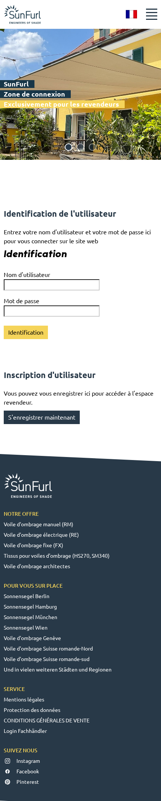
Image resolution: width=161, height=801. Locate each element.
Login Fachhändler (25, 731)
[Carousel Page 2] (80, 147)
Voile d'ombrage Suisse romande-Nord (48, 649)
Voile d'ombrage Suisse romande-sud (46, 659)
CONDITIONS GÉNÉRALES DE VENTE (46, 721)
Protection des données (32, 710)
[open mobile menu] (151, 14)
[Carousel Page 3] (92, 147)
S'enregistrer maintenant (41, 417)
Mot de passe (21, 301)
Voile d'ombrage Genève (32, 638)
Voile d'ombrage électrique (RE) (41, 535)
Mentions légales (24, 700)
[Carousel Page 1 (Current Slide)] (68, 147)
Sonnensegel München (30, 617)
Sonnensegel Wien (26, 628)
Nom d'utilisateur (27, 274)
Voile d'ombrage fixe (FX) (33, 545)
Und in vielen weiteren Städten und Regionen (58, 670)
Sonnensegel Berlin (26, 596)
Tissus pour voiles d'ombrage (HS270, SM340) (57, 556)
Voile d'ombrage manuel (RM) (38, 524)
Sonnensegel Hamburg (30, 607)
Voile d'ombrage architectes (37, 566)
